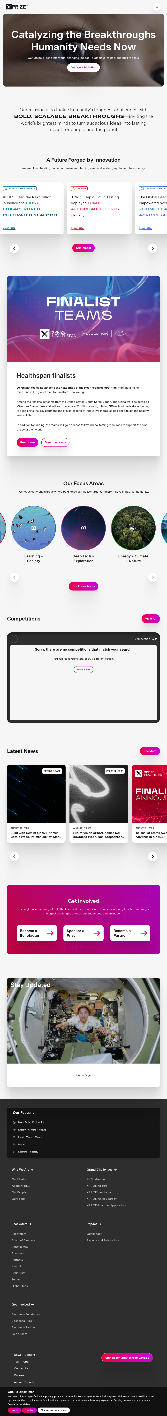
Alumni (16, 1266)
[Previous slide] (14, 248)
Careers (19, 1375)
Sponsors (18, 1253)
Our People (19, 1192)
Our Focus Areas (83, 586)
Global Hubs (20, 1286)
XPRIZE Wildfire (97, 1185)
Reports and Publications (103, 1240)
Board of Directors (23, 1240)
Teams (16, 1279)
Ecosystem (19, 1233)
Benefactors (20, 1246)
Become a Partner (23, 1327)
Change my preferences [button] (53, 1410)
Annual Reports (24, 1382)
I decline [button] (29, 1410)
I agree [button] (14, 1410)
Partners (17, 1260)
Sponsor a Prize (22, 1320)
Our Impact (94, 1233)
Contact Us (21, 1368)
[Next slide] (152, 248)
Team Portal (21, 1361)
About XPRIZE (21, 1185)
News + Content (24, 1354)
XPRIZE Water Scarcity (102, 1198)
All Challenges (96, 1179)
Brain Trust (18, 1273)
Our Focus (18, 1198)
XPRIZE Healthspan (100, 1192)
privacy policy (53, 1396)
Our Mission (19, 1179)
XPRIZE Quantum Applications (107, 1205)
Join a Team (19, 1334)
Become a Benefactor (26, 1314)
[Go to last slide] (14, 577)
